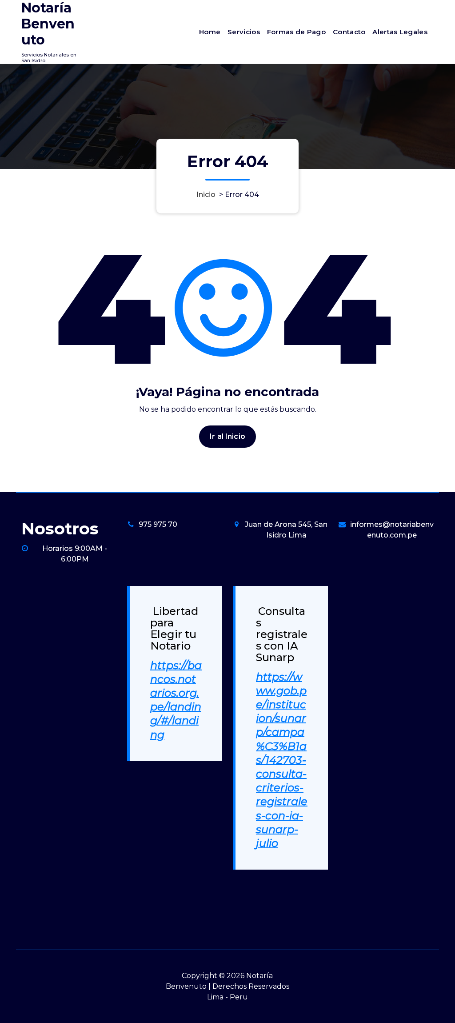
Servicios (244, 32)
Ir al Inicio (227, 436)
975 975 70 (158, 524)
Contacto (349, 32)
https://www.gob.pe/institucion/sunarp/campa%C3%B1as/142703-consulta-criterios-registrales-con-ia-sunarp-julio (281, 760)
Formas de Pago (296, 32)
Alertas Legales (399, 32)
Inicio (206, 194)
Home (209, 32)
